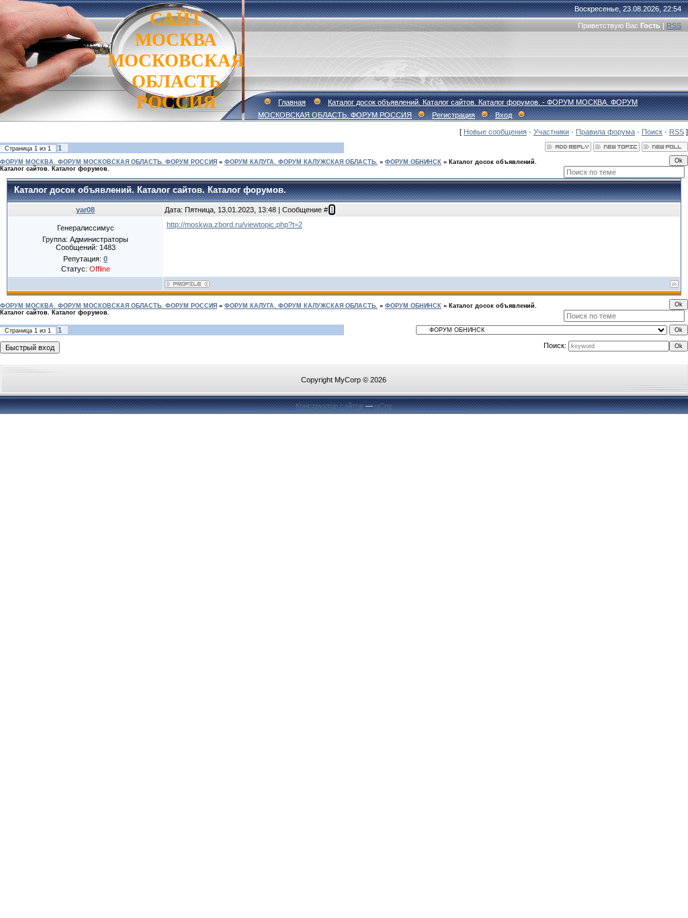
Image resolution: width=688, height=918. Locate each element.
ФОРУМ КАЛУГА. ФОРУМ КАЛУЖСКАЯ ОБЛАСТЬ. (301, 162)
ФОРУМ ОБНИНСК (413, 162)
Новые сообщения (495, 132)
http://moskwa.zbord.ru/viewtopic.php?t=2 (234, 224)
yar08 (85, 210)
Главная (292, 102)
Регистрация (453, 115)
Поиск (652, 132)
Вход (503, 115)
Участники (551, 132)
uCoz (383, 406)
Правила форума (605, 132)
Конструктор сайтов (329, 406)
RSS (673, 26)
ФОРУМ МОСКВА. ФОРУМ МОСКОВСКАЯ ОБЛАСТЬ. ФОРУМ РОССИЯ (108, 162)
